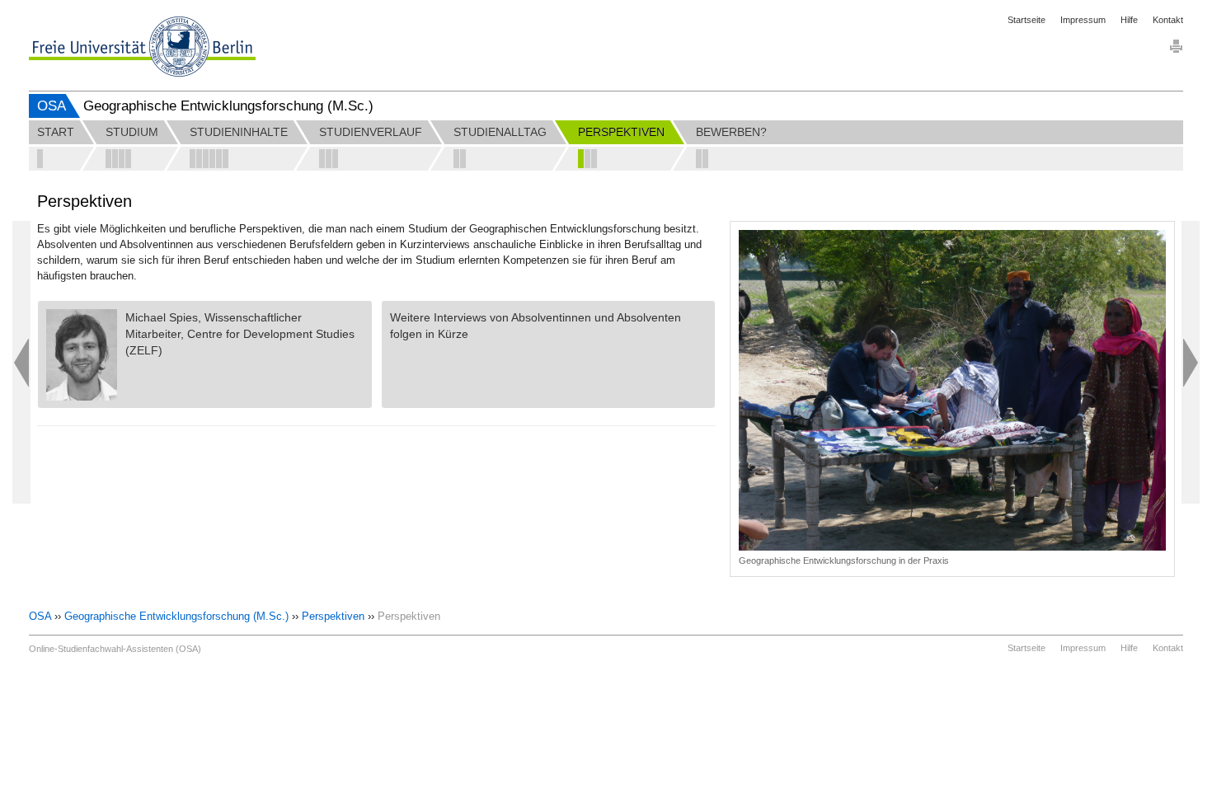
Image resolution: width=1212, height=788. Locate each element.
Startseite (1026, 20)
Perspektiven (333, 616)
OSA (51, 106)
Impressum (1083, 20)
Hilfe (1129, 20)
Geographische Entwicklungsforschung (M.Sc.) (176, 616)
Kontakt (1168, 20)
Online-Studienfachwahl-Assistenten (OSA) (115, 649)
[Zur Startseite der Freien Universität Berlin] (142, 46)
